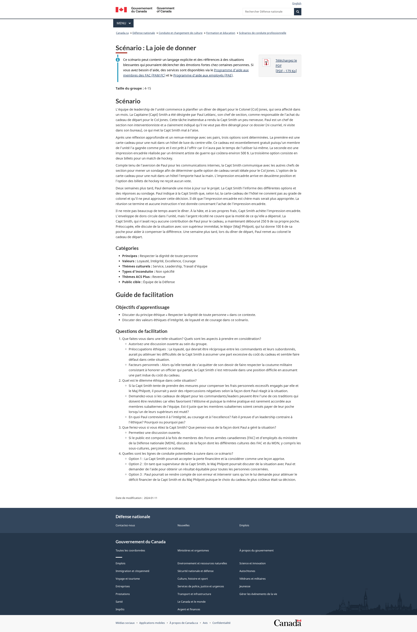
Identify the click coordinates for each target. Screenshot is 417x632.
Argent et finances (189, 609)
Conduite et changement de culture (180, 33)
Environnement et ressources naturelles (202, 563)
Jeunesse (244, 586)
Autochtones (247, 571)
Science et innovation (252, 563)
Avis (205, 623)
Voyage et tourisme (128, 578)
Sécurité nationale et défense (196, 571)
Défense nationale (143, 33)
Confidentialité (221, 623)
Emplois (244, 525)
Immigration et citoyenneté (132, 571)
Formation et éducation (220, 33)
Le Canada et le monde (192, 601)
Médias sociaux (125, 623)
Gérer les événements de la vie (258, 594)
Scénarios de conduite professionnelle (262, 33)
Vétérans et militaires (252, 578)
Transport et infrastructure (194, 594)
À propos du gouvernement (256, 550)
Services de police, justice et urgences (201, 586)
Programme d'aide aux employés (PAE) (203, 75)
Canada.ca (122, 33)
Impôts (120, 609)
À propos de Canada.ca (184, 623)
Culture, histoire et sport (193, 578)
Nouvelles (184, 525)
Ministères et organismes (193, 550)
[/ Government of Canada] (145, 10)
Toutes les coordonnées (130, 550)
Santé (119, 601)
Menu (125, 23)
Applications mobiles (152, 623)
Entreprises (123, 586)
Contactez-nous (125, 525)
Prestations (123, 594)
